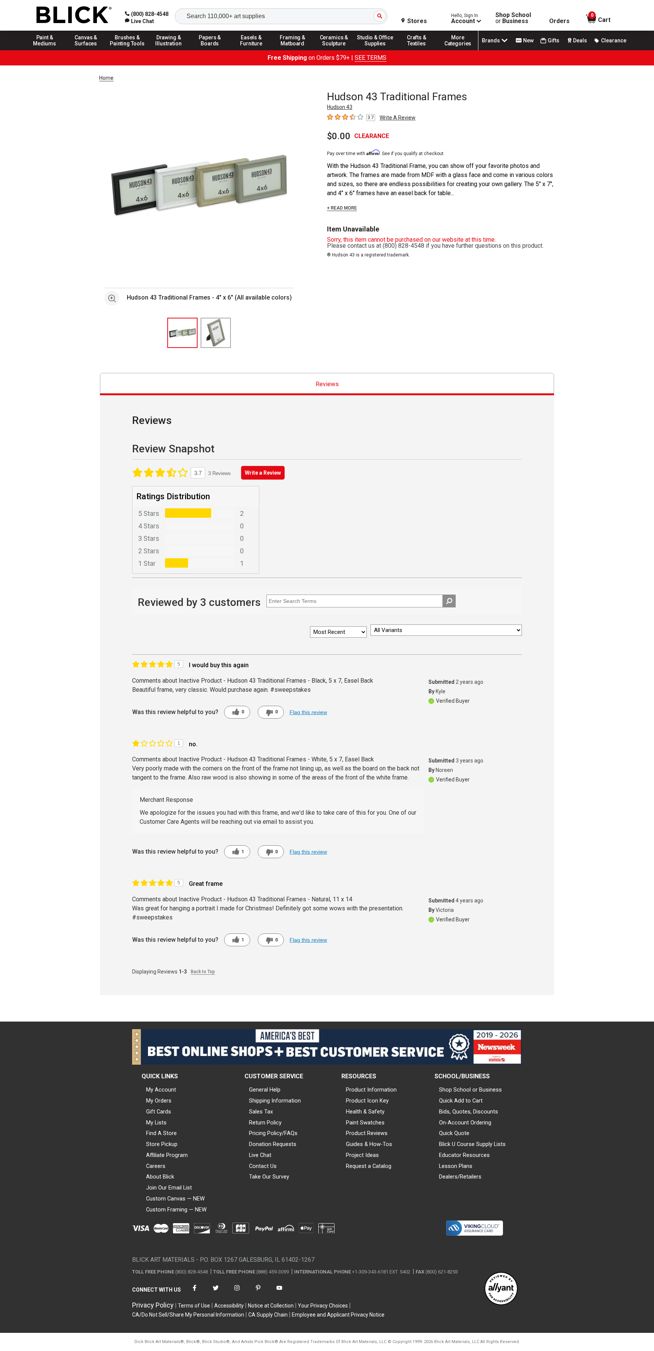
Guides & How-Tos (369, 1144)
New (528, 40)
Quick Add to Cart (461, 1100)
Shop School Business (513, 18)
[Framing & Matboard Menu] (292, 50)
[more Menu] (458, 50)
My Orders (158, 1100)
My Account (161, 1089)
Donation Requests (272, 1144)
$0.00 (338, 136)
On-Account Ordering (465, 1122)
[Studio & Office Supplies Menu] (375, 50)
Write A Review (398, 118)
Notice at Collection (271, 1306)
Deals (580, 40)
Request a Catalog (368, 1166)
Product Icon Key (367, 1100)
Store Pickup (162, 1144)
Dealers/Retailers (460, 1176)
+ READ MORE (342, 208)
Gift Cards (158, 1111)
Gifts (553, 40)
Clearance (613, 40)
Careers (155, 1166)
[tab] (327, 384)
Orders (559, 21)
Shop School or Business (470, 1089)
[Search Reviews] (449, 601)
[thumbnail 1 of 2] (182, 333)
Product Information (371, 1089)
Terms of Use (194, 1306)
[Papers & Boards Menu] (210, 50)
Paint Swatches (365, 1122)
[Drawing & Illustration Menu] (169, 50)
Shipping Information (275, 1100)
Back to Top (203, 971)
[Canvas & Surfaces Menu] (86, 50)
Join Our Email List (169, 1187)
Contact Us (263, 1166)
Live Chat (260, 1155)
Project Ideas (362, 1155)
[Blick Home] (74, 15)
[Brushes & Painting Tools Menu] (127, 50)
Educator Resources (464, 1155)
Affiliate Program (167, 1155)
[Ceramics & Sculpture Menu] (334, 50)
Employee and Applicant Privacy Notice (338, 1315)
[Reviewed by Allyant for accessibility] (501, 1289)
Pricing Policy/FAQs (273, 1133)
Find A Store (161, 1133)
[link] (139, 21)
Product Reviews (367, 1133)
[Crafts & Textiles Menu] (417, 50)
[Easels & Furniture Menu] (251, 50)
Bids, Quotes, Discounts (468, 1111)
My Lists (156, 1122)
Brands (491, 40)
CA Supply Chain (268, 1315)
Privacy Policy (153, 1305)
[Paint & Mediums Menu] (44, 50)
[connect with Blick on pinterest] (258, 1292)
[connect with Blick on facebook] (194, 1292)
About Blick (160, 1176)
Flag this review (308, 712)
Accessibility (229, 1306)
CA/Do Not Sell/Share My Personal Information (188, 1315)
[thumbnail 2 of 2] (216, 333)
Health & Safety (365, 1111)
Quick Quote (454, 1133)
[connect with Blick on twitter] (215, 1292)
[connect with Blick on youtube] (279, 1292)
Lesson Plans (455, 1166)
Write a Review (263, 473)
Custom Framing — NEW (176, 1209)
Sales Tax (261, 1111)
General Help (264, 1089)
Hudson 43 (339, 107)
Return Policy (265, 1122)
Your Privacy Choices (323, 1306)
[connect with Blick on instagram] (236, 1292)
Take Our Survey (269, 1176)
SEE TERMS (370, 57)
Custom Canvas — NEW (175, 1198)
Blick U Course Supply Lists (472, 1144)
